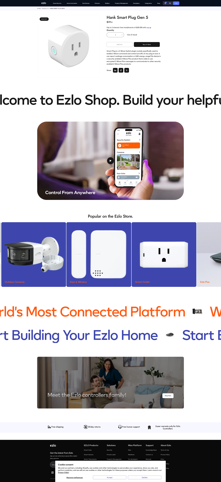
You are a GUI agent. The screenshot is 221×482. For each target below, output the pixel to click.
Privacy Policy (63, 472)
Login (176, 3)
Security (109, 450)
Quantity (110, 30)
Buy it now (147, 44)
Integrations (148, 3)
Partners (97, 3)
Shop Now (168, 395)
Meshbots (131, 454)
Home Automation (72, 3)
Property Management (121, 3)
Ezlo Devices (85, 3)
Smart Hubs (88, 450)
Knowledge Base (151, 450)
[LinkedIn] (52, 472)
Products (45, 8)
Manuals (148, 459)
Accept (109, 477)
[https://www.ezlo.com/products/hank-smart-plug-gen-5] (115, 70)
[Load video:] (110, 161)
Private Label (111, 454)
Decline (144, 477)
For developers (133, 459)
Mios (129, 450)
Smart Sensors (88, 454)
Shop (158, 3)
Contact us (149, 454)
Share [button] (109, 70)
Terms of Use (165, 450)
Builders (107, 3)
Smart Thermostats (90, 459)
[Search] (170, 3)
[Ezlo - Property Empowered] (53, 446)
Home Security (57, 3)
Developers (136, 3)
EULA (162, 459)
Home (39, 8)
